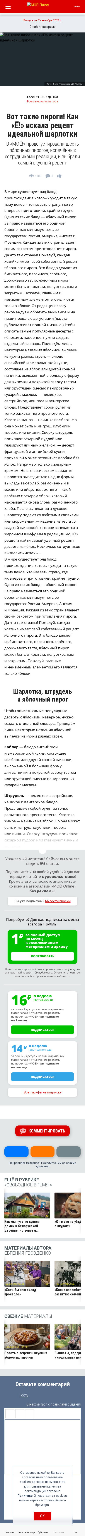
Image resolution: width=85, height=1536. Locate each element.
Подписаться (42, 1030)
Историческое (65, 1283)
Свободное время (17, 1346)
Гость (24, 1395)
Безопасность (15, 1283)
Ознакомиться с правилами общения (53, 1404)
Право (59, 1346)
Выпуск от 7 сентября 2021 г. (43, 20)
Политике (24, 1495)
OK (42, 1515)
